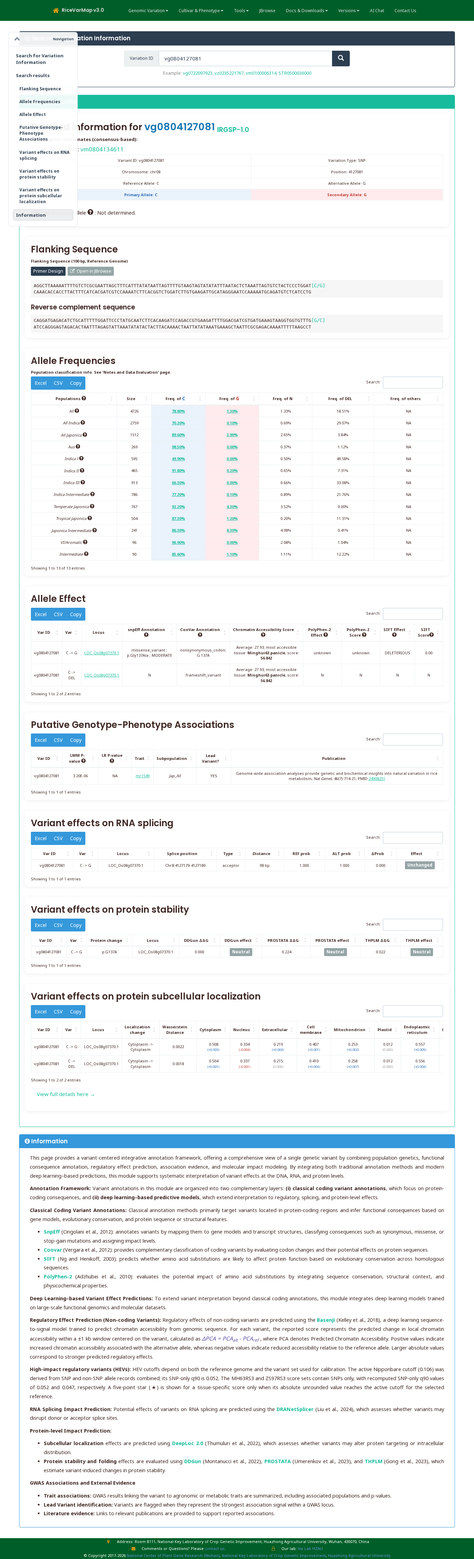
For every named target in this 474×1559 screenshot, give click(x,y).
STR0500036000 (294, 73)
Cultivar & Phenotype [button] (199, 11)
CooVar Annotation (200, 629)
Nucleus (241, 1029)
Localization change (137, 1029)
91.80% (178, 470)
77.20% (178, 494)
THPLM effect (418, 940)
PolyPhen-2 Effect (319, 632)
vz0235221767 (229, 73)
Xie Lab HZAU (310, 1548)
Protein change (106, 940)
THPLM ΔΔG (377, 940)
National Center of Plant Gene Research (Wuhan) (173, 1555)
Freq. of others (405, 398)
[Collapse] (17, 39)
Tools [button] (239, 11)
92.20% (178, 506)
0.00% (232, 446)
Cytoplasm (210, 1029)
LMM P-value (77, 758)
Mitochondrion (349, 1029)
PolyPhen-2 (58, 1276)
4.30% (232, 506)
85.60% (178, 554)
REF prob (301, 853)
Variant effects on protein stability (39, 174)
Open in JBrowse (93, 271)
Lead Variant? (210, 758)
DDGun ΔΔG (196, 940)
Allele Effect (32, 114)
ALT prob (341, 853)
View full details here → (66, 1094)
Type (228, 853)
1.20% (232, 518)
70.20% (178, 422)
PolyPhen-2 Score (358, 632)
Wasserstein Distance (174, 1029)
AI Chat (377, 11)
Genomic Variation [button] (146, 11)
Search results (33, 75)
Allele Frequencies (39, 102)
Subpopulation (171, 758)
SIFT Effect (394, 629)
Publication (334, 758)
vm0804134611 (102, 149)
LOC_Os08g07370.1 (101, 652)
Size (131, 398)
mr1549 (143, 775)
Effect (416, 853)
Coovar (53, 1249)
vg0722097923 (197, 73)
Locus (98, 632)
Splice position (182, 853)
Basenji (326, 1320)
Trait (139, 758)
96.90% (178, 542)
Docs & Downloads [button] (305, 11)
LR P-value (112, 755)
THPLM (373, 1461)
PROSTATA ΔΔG (283, 940)
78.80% (178, 411)
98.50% (178, 446)
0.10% (232, 422)
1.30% (232, 411)
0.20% (232, 470)
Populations (69, 398)
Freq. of (175, 398)
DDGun (192, 1461)
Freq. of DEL (340, 398)
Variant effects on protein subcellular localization (40, 196)
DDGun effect (238, 940)
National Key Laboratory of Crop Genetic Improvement (274, 1555)
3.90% (232, 434)
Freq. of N (283, 398)
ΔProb (377, 853)
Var (68, 632)
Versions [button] (347, 11)
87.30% (178, 518)
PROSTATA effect (332, 940)
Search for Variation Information (40, 58)
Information (31, 215)
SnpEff (52, 1231)
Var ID (43, 632)
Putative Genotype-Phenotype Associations (41, 133)
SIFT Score (424, 632)
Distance (261, 853)
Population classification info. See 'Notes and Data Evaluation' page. (101, 372)
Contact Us (405, 11)
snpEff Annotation (146, 629)
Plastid (385, 1029)
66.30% (178, 482)
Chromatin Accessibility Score (263, 629)
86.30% (178, 530)
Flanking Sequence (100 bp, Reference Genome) (79, 261)
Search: (373, 382)
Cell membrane (311, 1029)
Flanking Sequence (40, 89)
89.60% (178, 434)
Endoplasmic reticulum (417, 1029)
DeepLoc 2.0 (187, 1443)
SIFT (50, 1258)
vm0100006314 (261, 73)
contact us (215, 1548)
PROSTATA (277, 1461)
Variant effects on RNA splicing (44, 155)
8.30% (232, 530)
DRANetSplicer (295, 1409)
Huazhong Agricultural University (359, 1555)
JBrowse (267, 11)
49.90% (178, 458)
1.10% (232, 554)
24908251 (377, 778)
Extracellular (275, 1029)
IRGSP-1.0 (233, 129)
